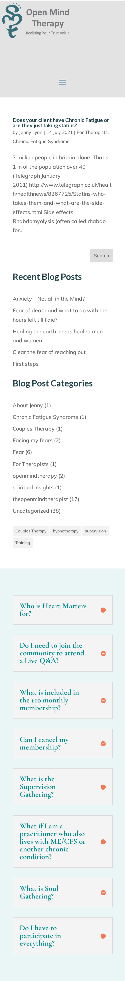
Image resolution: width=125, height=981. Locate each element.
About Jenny (28, 405)
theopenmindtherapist (40, 499)
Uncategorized (31, 510)
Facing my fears (33, 440)
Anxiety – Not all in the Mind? (49, 298)
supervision (95, 530)
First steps (26, 363)
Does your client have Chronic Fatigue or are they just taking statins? (61, 122)
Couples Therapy (34, 428)
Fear (18, 452)
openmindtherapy (35, 475)
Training (22, 542)
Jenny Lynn (30, 132)
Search (101, 256)
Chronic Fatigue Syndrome (41, 141)
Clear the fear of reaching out (49, 352)
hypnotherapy (65, 530)
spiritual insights (33, 487)
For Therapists (92, 132)
